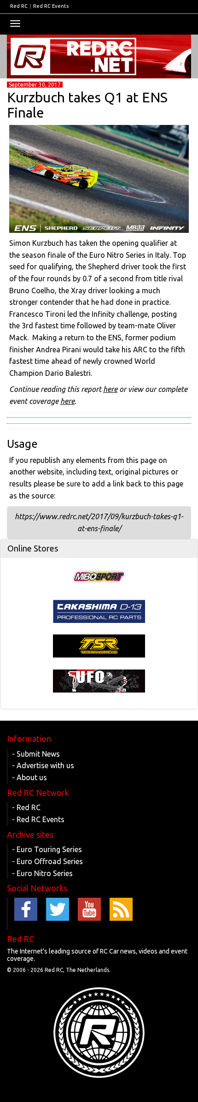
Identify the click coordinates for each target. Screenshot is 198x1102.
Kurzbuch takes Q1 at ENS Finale (87, 104)
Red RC (19, 6)
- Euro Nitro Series (42, 873)
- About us (29, 777)
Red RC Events (51, 6)
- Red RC (26, 807)
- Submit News (36, 754)
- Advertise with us (43, 765)
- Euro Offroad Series (47, 861)
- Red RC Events (38, 819)
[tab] (99, 548)
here (110, 389)
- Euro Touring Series (47, 849)
